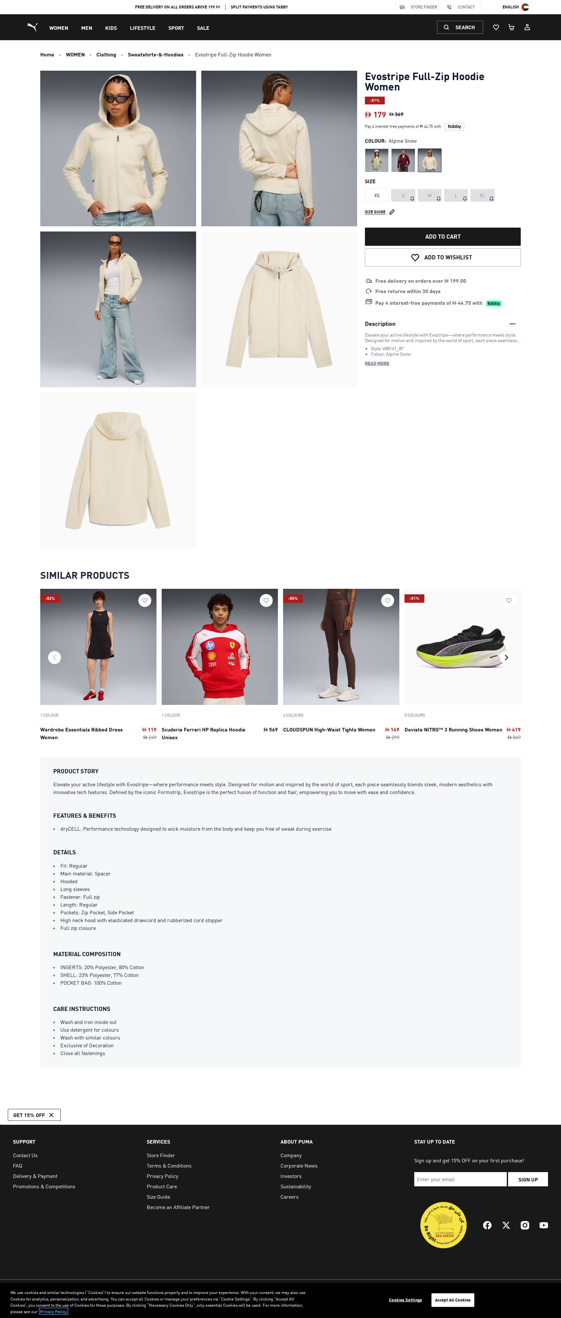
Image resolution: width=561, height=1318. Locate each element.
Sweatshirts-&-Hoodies (155, 54)
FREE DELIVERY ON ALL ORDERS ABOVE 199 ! (177, 7)
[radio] (377, 160)
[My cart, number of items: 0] (511, 27)
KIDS (111, 28)
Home (47, 54)
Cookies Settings (405, 1299)
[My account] (527, 27)
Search (465, 27)
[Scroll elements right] (506, 657)
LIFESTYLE (143, 28)
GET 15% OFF (29, 1115)
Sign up (528, 1179)
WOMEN (58, 28)
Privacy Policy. (53, 1311)
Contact (466, 7)
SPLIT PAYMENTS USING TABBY (259, 7)
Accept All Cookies (453, 1299)
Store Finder (424, 7)
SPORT (176, 28)
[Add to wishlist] (144, 600)
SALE (203, 28)
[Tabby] (454, 127)
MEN (86, 28)
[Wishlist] (496, 27)
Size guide (375, 211)
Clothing (106, 54)
